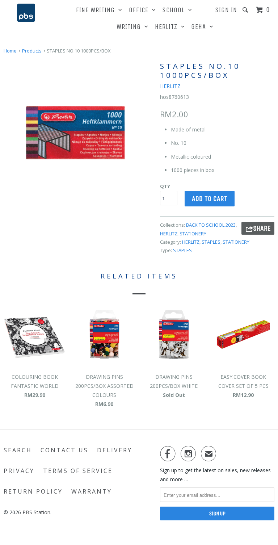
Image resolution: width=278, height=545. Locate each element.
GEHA (200, 27)
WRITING (130, 27)
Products (32, 50)
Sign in (226, 10)
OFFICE (140, 10)
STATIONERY (193, 233)
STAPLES (211, 242)
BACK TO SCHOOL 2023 (211, 225)
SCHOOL (175, 10)
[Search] (246, 10)
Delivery (114, 450)
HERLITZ (168, 27)
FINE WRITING (97, 10)
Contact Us (64, 450)
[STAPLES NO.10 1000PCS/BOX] (78, 134)
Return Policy (33, 491)
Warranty (91, 491)
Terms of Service (78, 471)
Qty (165, 186)
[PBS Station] (26, 13)
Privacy (19, 471)
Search (18, 450)
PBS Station (36, 512)
